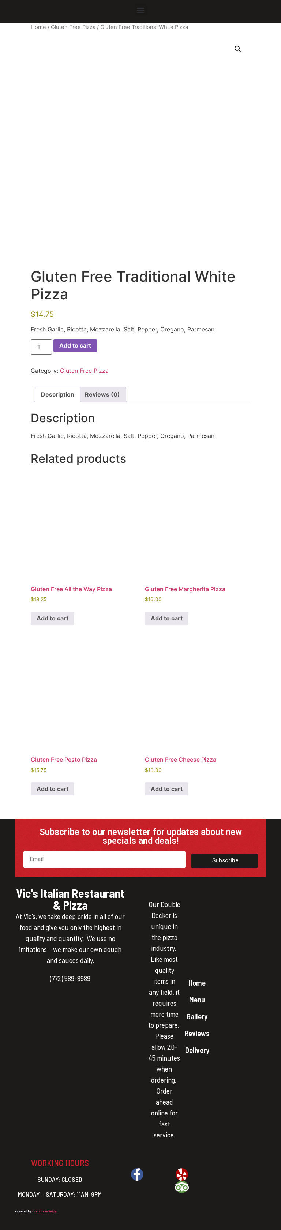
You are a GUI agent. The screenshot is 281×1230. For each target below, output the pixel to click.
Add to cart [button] (52, 618)
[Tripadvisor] (182, 1187)
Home (38, 27)
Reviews (197, 1033)
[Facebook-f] (137, 1174)
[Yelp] (182, 1174)
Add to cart (75, 345)
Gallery (197, 1016)
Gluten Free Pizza (73, 27)
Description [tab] (57, 394)
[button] (141, 10)
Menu (197, 999)
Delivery (197, 1049)
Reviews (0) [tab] (102, 394)
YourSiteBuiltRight (44, 1211)
